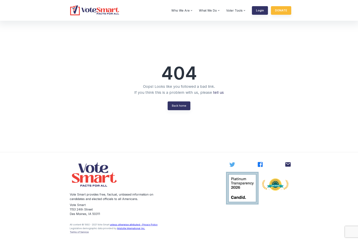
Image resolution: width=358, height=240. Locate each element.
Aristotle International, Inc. (131, 228)
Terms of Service (79, 232)
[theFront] (95, 174)
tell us (218, 92)
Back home (179, 105)
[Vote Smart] (95, 10)
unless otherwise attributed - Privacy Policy (134, 224)
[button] (260, 10)
